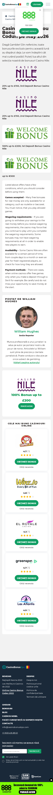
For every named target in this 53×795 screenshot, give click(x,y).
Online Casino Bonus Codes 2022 (12, 691)
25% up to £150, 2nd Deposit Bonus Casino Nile (26, 117)
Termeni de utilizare (36, 697)
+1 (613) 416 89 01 (10, 733)
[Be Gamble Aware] (14, 777)
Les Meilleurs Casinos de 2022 (12, 685)
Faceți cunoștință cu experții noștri (22, 720)
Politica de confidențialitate (34, 691)
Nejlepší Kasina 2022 (12, 680)
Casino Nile (10, 19)
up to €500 (8, 176)
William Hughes (26, 331)
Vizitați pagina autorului (26, 362)
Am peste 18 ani (12, 757)
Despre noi (31, 680)
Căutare (37, 4)
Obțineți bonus (29, 31)
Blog (4, 712)
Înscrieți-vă (34, 751)
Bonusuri (7, 708)
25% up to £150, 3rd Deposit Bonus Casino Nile (25, 87)
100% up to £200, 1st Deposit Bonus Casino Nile (26, 147)
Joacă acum (27, 406)
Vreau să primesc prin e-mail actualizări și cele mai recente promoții (25, 761)
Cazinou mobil (10, 716)
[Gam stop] (25, 777)
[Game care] (36, 776)
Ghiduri (6, 705)
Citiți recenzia (26, 467)
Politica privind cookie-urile (33, 685)
